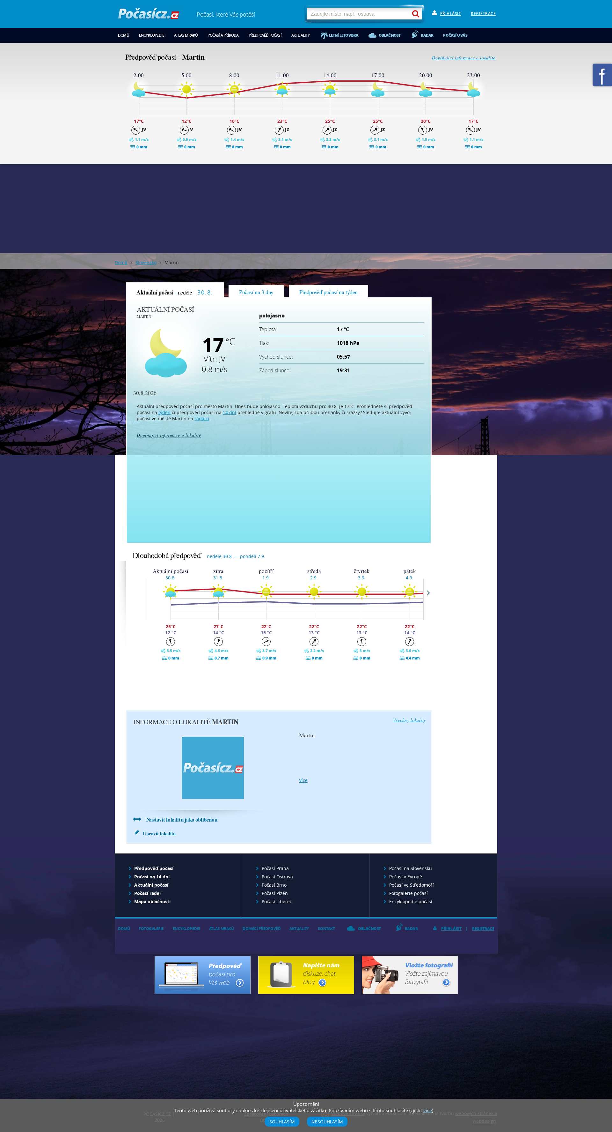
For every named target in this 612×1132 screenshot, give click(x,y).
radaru (201, 418)
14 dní (229, 412)
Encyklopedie (151, 35)
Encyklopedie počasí (410, 901)
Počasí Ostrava (277, 877)
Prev (142, 592)
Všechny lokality (409, 720)
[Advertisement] (306, 208)
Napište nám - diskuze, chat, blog (306, 975)
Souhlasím (282, 1122)
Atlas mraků (186, 35)
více (303, 780)
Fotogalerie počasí (408, 893)
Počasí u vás (455, 35)
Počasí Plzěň (275, 893)
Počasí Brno (274, 885)
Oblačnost (390, 35)
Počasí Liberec (277, 901)
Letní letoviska (344, 35)
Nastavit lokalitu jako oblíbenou (181, 819)
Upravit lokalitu (159, 833)
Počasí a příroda (223, 35)
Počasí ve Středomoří (411, 885)
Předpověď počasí (265, 35)
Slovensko (146, 262)
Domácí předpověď (261, 928)
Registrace (483, 13)
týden (164, 412)
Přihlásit (450, 13)
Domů (123, 35)
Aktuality (300, 35)
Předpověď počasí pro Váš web (203, 975)
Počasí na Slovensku (410, 868)
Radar (427, 35)
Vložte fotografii (410, 975)
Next (428, 592)
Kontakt (326, 928)
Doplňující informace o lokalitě (463, 58)
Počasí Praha (275, 868)
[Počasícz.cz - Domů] (148, 16)
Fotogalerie (151, 928)
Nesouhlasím (327, 1122)
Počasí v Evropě (405, 877)
